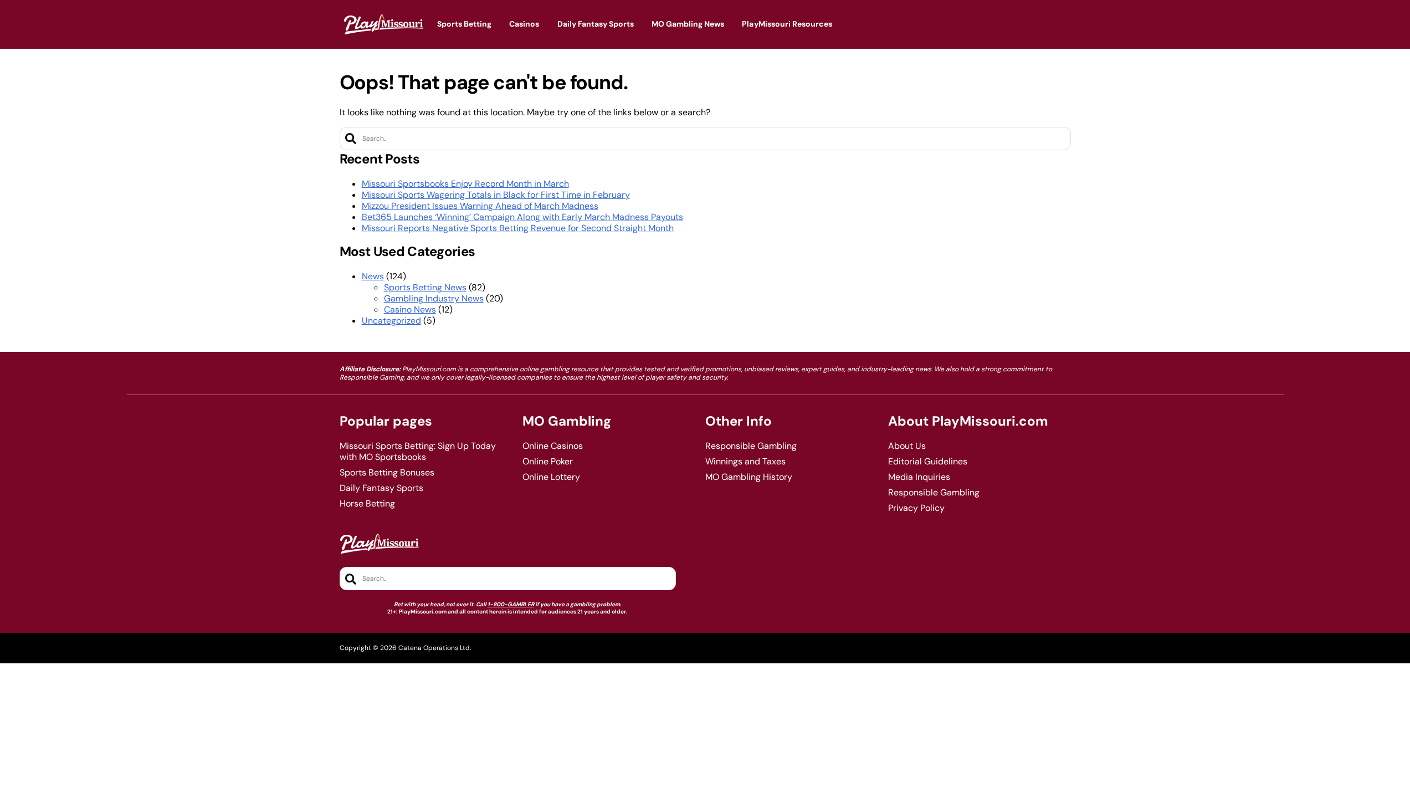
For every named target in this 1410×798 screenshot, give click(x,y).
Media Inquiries (919, 477)
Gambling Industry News (434, 298)
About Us (907, 446)
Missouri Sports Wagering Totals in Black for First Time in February (496, 195)
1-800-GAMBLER (511, 604)
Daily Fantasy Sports (381, 488)
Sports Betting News (425, 287)
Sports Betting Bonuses (387, 472)
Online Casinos (552, 446)
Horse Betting (367, 503)
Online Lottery (551, 477)
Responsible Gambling (751, 446)
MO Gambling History (748, 477)
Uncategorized (391, 320)
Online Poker (547, 461)
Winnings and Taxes (745, 461)
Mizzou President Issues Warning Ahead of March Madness (480, 206)
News (373, 276)
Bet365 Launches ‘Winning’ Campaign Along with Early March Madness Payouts (522, 217)
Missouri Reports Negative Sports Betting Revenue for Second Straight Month (518, 228)
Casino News (410, 309)
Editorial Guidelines (927, 461)
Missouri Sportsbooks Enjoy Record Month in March (465, 184)
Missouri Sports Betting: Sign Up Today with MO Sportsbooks (418, 452)
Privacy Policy (916, 508)
